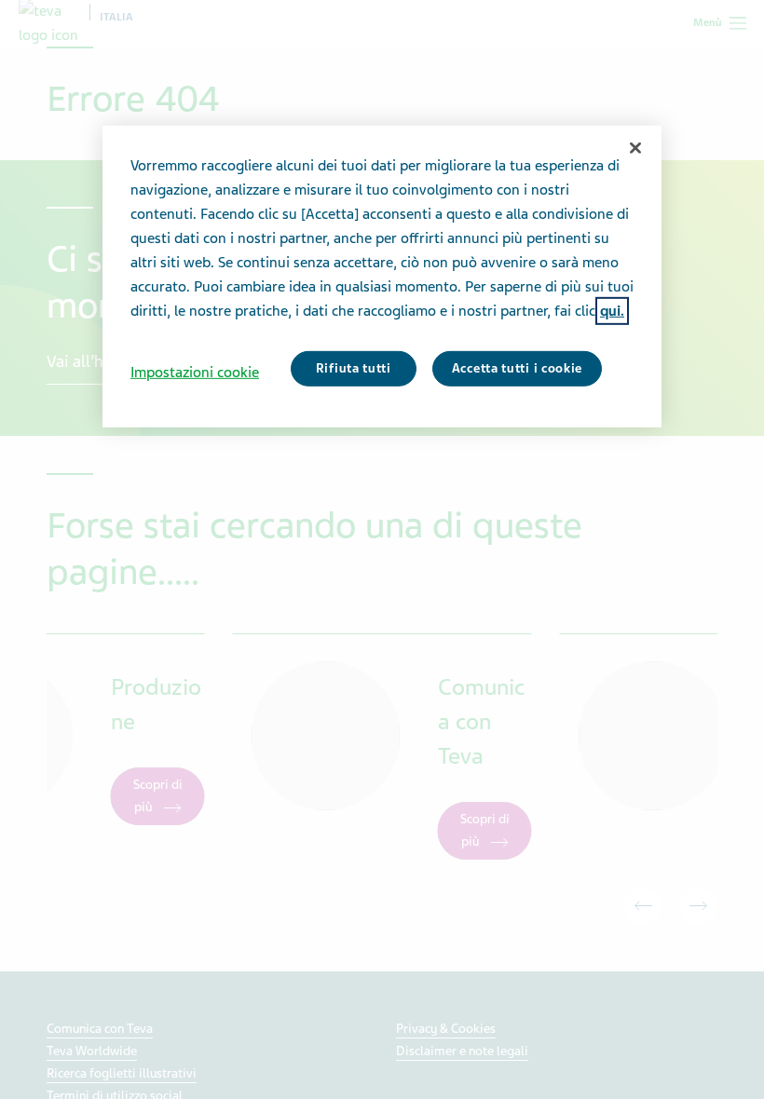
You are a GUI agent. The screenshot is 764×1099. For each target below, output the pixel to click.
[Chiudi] (635, 148)
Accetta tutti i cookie (517, 368)
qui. (612, 311)
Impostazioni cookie (194, 372)
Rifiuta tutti (353, 368)
